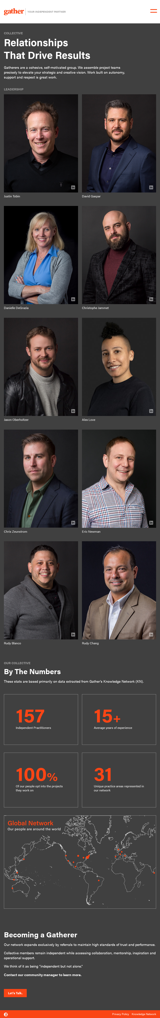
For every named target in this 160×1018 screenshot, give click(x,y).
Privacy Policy (120, 1014)
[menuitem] (121, 1014)
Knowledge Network (144, 1014)
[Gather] (6, 1014)
